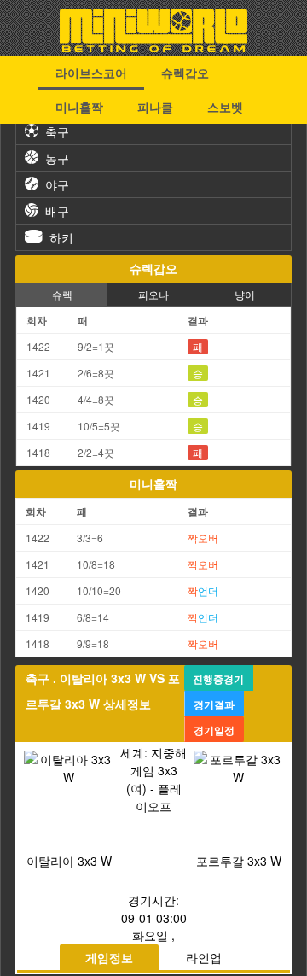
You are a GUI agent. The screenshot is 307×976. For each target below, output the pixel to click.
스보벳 (225, 106)
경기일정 (214, 730)
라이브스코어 (91, 72)
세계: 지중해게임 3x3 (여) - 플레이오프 (153, 779)
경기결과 (214, 704)
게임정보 (109, 957)
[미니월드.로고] (153, 47)
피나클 (155, 106)
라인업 (204, 957)
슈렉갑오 (185, 72)
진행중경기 (218, 679)
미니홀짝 (79, 106)
